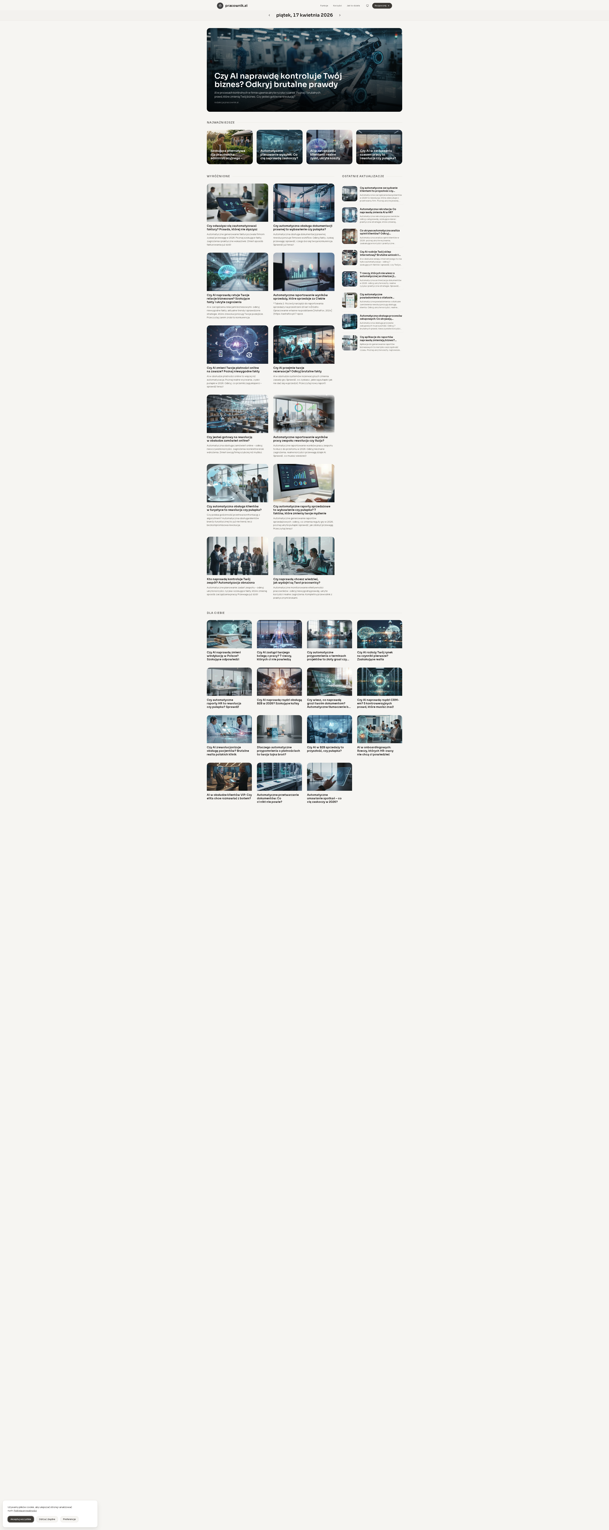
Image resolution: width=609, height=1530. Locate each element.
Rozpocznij (380, 5)
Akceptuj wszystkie (20, 1519)
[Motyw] (367, 6)
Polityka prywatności (25, 1510)
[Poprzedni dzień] (340, 15)
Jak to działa (353, 5)
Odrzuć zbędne (47, 1519)
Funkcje (324, 5)
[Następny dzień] (269, 15)
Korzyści (337, 5)
